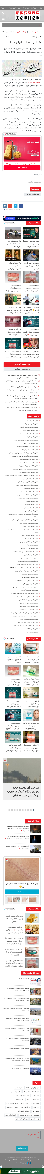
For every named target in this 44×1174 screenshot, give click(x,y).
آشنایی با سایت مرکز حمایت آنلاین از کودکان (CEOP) (24, 568)
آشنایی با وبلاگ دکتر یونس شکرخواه (28, 558)
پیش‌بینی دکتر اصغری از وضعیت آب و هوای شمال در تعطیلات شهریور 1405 (17, 1059)
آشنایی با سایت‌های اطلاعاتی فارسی (28, 523)
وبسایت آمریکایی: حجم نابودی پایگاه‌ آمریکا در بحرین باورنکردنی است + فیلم (23, 791)
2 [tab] (30, 810)
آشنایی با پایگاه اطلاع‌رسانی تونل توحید (27, 597)
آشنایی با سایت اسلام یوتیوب (30, 479)
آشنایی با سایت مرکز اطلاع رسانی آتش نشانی (26, 440)
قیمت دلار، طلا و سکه (33, 1135)
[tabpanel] (22, 779)
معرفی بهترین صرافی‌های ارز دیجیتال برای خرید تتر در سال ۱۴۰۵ (17, 1019)
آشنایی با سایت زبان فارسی (31, 555)
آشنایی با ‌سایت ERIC (32, 629)
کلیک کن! (22, 891)
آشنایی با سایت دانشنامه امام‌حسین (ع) (27, 495)
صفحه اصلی (38, 32)
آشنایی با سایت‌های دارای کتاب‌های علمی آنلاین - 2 (24, 613)
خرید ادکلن (35, 1095)
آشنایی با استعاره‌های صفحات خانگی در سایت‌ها (25, 469)
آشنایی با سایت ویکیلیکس (31, 508)
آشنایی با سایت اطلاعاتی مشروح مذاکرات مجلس (25, 520)
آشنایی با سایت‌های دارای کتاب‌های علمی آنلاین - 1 (24, 626)
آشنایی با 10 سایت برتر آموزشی (30, 590)
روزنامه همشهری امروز (36, 8)
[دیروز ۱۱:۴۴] (35, 1001)
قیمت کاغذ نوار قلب (23, 978)
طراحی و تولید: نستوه (21, 1163)
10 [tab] (9, 810)
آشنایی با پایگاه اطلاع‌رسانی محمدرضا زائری (26, 581)
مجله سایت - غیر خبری (32, 194)
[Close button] (43, 1166)
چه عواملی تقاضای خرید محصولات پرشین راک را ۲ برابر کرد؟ (16, 1009)
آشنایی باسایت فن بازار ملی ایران (29, 619)
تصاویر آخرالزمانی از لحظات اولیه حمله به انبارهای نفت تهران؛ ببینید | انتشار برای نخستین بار (18, 828)
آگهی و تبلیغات (12, 8)
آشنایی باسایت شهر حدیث (31, 511)
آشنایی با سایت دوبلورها (31, 424)
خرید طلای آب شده (33, 1099)
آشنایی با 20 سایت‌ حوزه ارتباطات (29, 459)
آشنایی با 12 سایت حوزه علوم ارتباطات (27, 447)
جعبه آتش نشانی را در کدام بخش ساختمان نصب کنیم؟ (17, 1029)
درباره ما (37, 1132)
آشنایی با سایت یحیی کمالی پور (29, 526)
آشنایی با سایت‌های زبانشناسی (30, 574)
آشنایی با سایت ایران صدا (26, 42)
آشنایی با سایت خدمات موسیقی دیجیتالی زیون (25, 616)
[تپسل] (4, 134)
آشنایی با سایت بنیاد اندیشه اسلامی (28, 600)
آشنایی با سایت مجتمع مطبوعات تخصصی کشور (25, 587)
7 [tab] (17, 810)
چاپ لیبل (36, 1107)
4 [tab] (25, 810)
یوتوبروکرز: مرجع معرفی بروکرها (29, 1115)
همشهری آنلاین (27, 15)
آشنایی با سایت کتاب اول (31, 539)
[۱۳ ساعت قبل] (35, 849)
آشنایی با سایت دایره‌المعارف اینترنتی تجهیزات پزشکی (23, 453)
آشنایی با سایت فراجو (32, 632)
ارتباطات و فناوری (21, 32)
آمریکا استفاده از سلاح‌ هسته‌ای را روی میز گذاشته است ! (22, 387)
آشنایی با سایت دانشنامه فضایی (29, 536)
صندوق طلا (36, 1111)
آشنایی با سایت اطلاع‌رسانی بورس (29, 542)
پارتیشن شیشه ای (23, 1111)
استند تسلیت (35, 1103)
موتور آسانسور (19, 1088)
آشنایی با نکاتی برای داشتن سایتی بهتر (28, 622)
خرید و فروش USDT (32, 1088)
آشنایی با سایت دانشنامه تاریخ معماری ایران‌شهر (25, 552)
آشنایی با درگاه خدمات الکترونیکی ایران (27, 564)
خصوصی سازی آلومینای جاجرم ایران (19, 1048)
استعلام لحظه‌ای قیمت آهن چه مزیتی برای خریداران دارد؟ (17, 1039)
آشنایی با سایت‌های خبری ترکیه (29, 548)
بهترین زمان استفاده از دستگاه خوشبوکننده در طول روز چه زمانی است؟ (16, 999)
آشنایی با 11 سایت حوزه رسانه (30, 450)
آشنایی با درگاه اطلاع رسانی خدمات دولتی (27, 485)
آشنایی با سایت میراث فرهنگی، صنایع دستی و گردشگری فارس (21, 476)
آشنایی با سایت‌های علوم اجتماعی (29, 492)
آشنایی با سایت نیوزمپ (32, 501)
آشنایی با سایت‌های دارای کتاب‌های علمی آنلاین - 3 (24, 593)
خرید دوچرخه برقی (12, 1103)
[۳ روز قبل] (35, 1021)
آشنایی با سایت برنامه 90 (31, 505)
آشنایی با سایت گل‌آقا (32, 437)
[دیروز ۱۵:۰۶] (35, 981)
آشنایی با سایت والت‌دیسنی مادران (29, 472)
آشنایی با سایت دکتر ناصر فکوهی (29, 427)
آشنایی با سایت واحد (32, 421)
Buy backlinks (25, 1107)
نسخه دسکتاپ (22, 1148)
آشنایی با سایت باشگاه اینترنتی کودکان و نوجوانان (25, 456)
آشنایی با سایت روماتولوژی (31, 488)
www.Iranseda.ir (35, 82)
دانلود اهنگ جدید (11, 1115)
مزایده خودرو (20, 1099)
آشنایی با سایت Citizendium (30, 577)
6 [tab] (20, 810)
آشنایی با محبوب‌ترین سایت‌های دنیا (28, 610)
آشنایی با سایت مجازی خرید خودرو (29, 603)
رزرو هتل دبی (35, 1119)
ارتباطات (30, 32)
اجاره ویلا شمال (16, 1091)
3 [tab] (28, 810)
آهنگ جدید (24, 1103)
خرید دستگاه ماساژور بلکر (31, 1091)
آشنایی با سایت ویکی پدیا (31, 443)
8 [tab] (14, 810)
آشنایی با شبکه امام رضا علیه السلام (28, 482)
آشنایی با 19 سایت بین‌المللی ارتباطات (28, 466)
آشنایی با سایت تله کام (32, 545)
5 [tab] (22, 810)
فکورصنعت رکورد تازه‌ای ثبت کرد (20, 1068)
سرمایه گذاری (22, 167)
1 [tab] (33, 810)
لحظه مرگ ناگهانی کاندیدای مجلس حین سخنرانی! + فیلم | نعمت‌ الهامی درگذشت (18, 837)
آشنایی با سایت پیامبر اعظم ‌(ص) (29, 606)
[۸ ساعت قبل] (35, 839)
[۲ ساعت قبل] (22, 770)
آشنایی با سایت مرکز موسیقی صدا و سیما (27, 434)
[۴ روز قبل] (35, 1041)
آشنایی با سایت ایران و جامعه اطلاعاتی (27, 498)
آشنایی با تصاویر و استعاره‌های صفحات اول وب (25, 463)
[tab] (22, 364)
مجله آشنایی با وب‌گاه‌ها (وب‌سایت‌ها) (28, 561)
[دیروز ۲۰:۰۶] (35, 829)
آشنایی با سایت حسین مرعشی (30, 430)
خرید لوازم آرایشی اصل (22, 1095)
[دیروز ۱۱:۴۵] (35, 991)
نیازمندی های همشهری (23, 8)
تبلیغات (37, 1137)
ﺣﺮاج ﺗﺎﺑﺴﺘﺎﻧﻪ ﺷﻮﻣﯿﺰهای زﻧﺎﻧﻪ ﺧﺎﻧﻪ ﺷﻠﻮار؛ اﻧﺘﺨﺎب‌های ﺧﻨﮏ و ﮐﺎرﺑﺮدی (17, 989)
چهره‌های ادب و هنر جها (31, 25)
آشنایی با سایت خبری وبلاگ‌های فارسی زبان (26, 571)
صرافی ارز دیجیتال (12, 1107)
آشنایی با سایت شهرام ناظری (30, 584)
